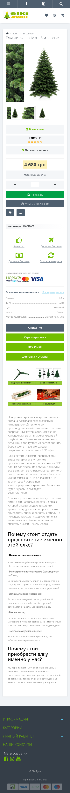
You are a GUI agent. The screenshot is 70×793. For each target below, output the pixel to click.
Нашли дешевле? (35, 174)
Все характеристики (53, 292)
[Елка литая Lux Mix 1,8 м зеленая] (35, 73)
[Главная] (7, 33)
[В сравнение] (21, 212)
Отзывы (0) (35, 347)
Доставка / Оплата (35, 356)
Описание (35, 327)
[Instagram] (13, 759)
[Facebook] (7, 759)
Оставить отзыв (36, 150)
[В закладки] (10, 212)
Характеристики (35, 337)
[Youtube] (19, 759)
